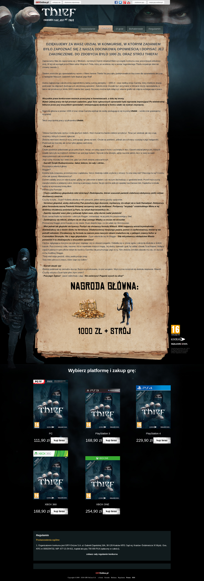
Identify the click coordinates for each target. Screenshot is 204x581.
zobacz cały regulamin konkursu (102, 554)
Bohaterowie (136, 29)
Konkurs (105, 28)
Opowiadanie (88, 29)
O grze (119, 29)
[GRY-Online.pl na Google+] (124, 2)
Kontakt (107, 577)
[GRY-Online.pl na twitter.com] (120, 2)
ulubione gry (139, 2)
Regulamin (155, 29)
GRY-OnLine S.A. (90, 577)
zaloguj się (56, 2)
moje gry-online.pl (156, 2)
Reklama (114, 577)
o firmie (100, 577)
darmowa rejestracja (72, 2)
